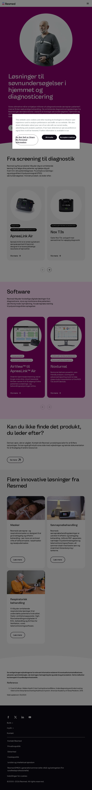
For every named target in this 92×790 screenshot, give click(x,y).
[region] (46, 131)
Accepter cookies (67, 137)
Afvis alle (49, 137)
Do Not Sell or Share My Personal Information (25, 139)
